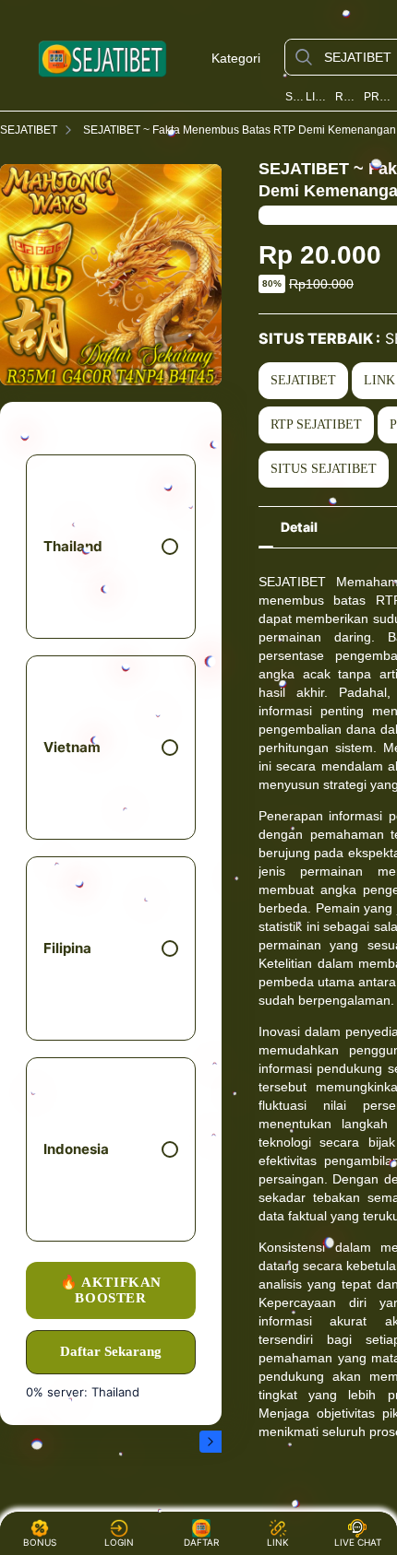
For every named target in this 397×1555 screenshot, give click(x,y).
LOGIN (119, 1542)
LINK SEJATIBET (318, 96)
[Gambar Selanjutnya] (210, 1442)
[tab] (299, 527)
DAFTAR (195, 1542)
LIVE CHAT (357, 1542)
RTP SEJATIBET (347, 96)
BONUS (39, 1542)
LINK (278, 1542)
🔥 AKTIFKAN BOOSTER (111, 1290)
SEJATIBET (294, 96)
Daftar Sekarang (111, 1351)
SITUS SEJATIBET (324, 469)
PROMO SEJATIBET (379, 96)
